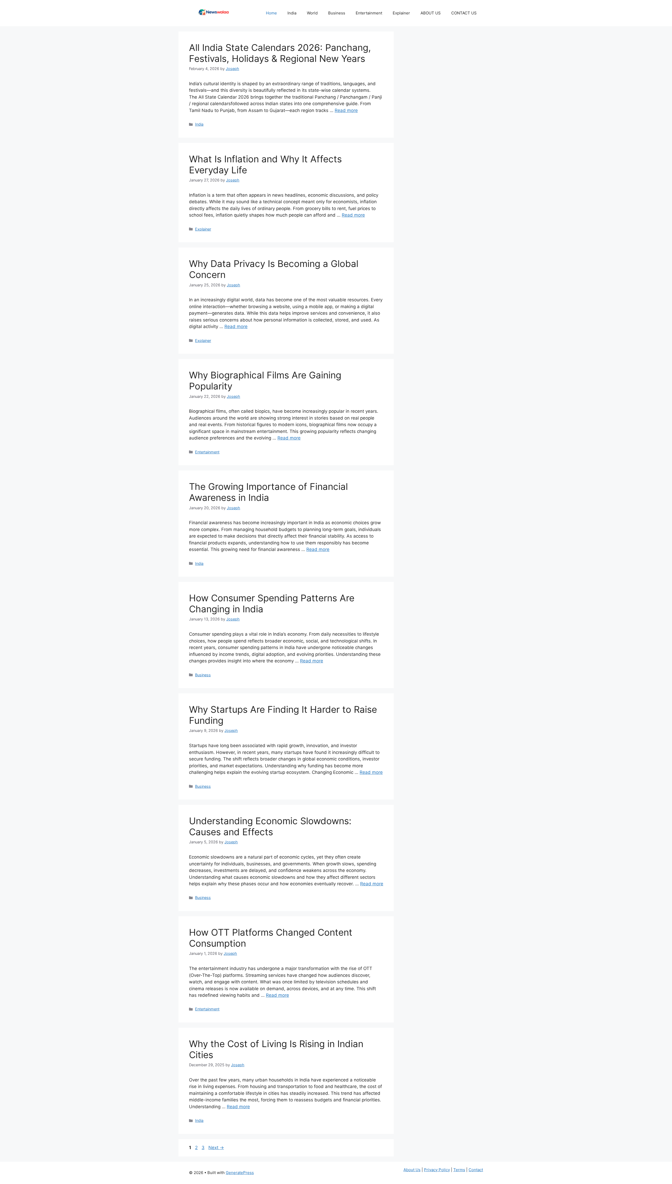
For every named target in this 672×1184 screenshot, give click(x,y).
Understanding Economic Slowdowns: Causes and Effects (270, 826)
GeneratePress (240, 1172)
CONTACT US (464, 12)
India (291, 12)
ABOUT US (431, 12)
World (312, 12)
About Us (412, 1169)
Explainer (401, 12)
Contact (476, 1169)
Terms (459, 1169)
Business (336, 12)
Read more (346, 110)
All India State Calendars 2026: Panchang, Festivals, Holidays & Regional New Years (280, 53)
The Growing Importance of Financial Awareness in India (268, 492)
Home (271, 12)
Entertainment (369, 12)
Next (216, 1147)
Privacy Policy (437, 1169)
